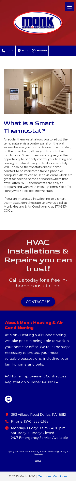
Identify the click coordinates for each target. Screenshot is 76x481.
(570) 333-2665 (36, 421)
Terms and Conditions (52, 476)
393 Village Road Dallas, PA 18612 (38, 414)
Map (25, 50)
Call (10, 50)
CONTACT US (38, 302)
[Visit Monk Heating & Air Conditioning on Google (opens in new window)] (8, 399)
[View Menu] (69, 6)
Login (38, 460)
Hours (41, 50)
